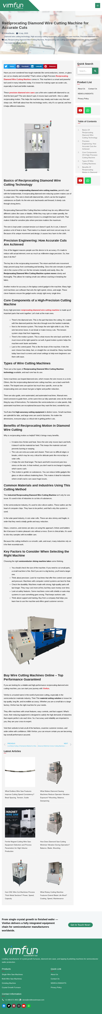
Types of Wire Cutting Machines (89, 162)
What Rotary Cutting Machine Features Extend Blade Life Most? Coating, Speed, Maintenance (53, 895)
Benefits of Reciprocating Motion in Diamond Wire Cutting (89, 171)
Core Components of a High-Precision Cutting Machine (89, 155)
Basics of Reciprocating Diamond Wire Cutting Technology (89, 134)
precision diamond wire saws (22, 93)
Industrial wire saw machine (68, 36)
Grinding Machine (9, 983)
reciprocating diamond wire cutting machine (40, 310)
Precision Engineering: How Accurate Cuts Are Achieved (89, 145)
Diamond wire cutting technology (17, 36)
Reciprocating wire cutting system (58, 40)
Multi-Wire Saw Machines (12, 979)
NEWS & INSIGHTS (85, 94)
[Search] (95, 71)
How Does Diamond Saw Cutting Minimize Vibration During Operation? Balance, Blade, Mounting (55, 845)
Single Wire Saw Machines (12, 974)
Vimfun (46, 688)
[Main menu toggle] (97, 5)
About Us (81, 89)
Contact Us (92, 89)
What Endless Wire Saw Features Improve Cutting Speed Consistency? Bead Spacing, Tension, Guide (19, 794)
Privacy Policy (83, 99)
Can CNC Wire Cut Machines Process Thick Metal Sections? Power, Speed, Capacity (20, 895)
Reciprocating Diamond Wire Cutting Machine (26, 40)
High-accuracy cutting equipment (44, 36)
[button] (10, 66)
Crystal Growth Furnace (11, 987)
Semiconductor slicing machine (84, 40)
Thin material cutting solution (15, 43)
